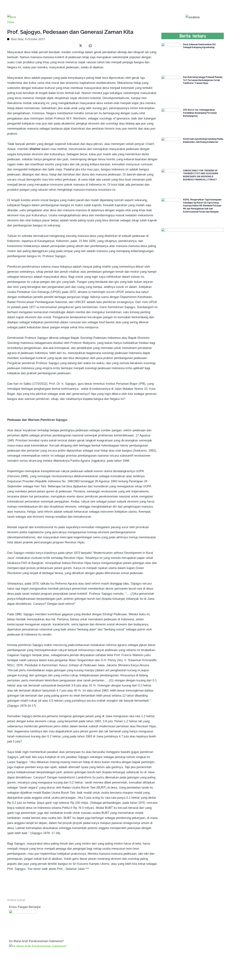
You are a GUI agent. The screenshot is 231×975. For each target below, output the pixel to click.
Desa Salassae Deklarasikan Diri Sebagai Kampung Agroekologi (199, 46)
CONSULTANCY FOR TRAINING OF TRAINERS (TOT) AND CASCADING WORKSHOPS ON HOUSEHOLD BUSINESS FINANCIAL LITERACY (200, 175)
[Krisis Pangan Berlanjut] (22, 923)
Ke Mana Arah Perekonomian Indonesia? (36, 941)
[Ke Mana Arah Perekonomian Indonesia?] (38, 946)
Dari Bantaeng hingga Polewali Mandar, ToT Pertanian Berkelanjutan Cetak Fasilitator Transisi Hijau (203, 80)
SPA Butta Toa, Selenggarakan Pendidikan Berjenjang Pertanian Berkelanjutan (200, 112)
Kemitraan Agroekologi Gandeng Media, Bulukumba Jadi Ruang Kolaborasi (203, 140)
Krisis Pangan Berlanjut (25, 907)
